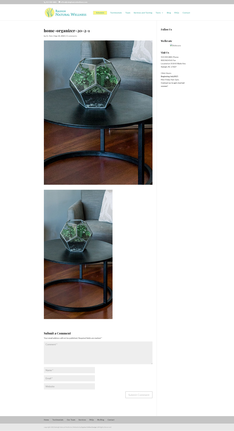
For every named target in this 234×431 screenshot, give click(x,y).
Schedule (100, 13)
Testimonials (116, 13)
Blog (169, 13)
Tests (158, 13)
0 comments (72, 36)
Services (82, 420)
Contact (186, 13)
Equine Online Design (89, 427)
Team (127, 13)
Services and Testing (143, 13)
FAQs (176, 13)
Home (46, 420)
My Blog (100, 420)
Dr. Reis (49, 36)
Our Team (71, 420)
